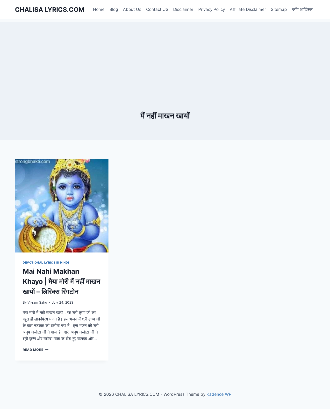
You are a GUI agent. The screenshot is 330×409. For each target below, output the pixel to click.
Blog (113, 9)
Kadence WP (219, 394)
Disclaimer (183, 9)
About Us (132, 9)
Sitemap (279, 9)
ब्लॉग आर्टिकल (302, 9)
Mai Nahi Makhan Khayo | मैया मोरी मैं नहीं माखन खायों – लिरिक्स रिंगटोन (61, 281)
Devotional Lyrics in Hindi (46, 262)
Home (99, 9)
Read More (36, 350)
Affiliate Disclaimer (248, 9)
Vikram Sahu (37, 302)
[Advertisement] (165, 55)
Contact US (157, 9)
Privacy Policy (211, 9)
